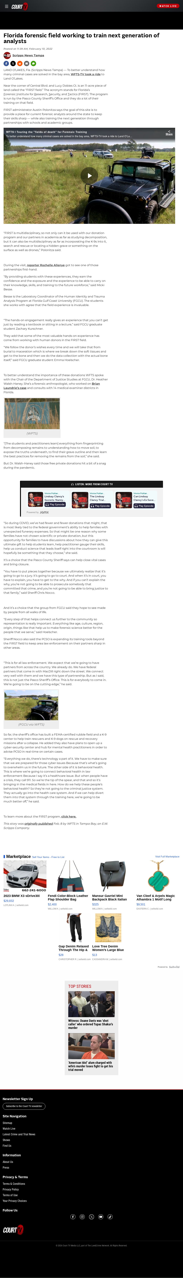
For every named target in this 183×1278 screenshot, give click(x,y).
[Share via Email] (26, 63)
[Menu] (6, 6)
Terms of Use (10, 1195)
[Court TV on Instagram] (82, 1216)
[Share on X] (13, 63)
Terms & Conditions (14, 1183)
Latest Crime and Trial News (19, 1134)
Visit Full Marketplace (167, 856)
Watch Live (168, 6)
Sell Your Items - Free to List (48, 857)
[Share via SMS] (33, 63)
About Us (8, 1162)
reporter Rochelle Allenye (46, 265)
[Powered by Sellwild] (174, 967)
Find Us (7, 1145)
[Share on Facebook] (6, 63)
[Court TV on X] (91, 1216)
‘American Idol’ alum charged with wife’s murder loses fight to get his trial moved (90, 1066)
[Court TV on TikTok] (110, 1216)
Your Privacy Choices (15, 1201)
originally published (38, 823)
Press (6, 1167)
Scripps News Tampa (28, 55)
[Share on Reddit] (20, 63)
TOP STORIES (79, 986)
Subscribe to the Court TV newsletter (24, 1106)
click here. (68, 816)
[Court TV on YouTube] (100, 1216)
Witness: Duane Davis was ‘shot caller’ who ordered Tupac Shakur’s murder (90, 1024)
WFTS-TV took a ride (86, 74)
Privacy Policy (11, 1189)
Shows (6, 1140)
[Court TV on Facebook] (72, 1216)
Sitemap (7, 1123)
